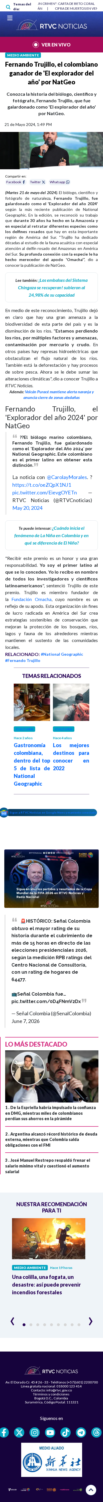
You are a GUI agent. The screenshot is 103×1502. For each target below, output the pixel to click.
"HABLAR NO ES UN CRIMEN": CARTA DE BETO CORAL (53, 3)
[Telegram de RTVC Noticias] (81, 1432)
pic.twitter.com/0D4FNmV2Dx (46, 1001)
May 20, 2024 (27, 508)
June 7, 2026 (25, 1021)
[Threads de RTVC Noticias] (96, 1432)
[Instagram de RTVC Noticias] (34, 1432)
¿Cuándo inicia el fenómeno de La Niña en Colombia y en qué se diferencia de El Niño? (51, 535)
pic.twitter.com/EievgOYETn (44, 492)
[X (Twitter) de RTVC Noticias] (19, 1432)
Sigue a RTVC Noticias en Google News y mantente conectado (53, 812)
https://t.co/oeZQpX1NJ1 (41, 485)
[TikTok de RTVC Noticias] (65, 1432)
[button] (24, 1325)
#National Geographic (62, 654)
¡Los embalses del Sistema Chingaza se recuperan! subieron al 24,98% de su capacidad (53, 287)
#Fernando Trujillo (22, 660)
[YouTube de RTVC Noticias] (50, 1432)
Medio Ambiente (23, 55)
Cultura (24, 729)
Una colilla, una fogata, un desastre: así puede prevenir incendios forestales (46, 1284)
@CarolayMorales (67, 477)
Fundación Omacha (31, 599)
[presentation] (12, 1319)
